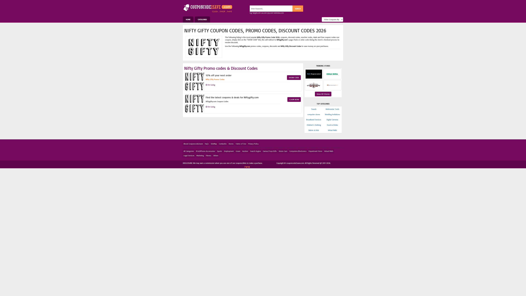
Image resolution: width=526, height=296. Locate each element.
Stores (231, 144)
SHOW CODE (294, 77)
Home (188, 19)
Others (215, 155)
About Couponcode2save (193, 144)
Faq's (207, 144)
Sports (219, 151)
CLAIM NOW (294, 99)
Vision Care (283, 151)
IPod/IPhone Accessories (205, 151)
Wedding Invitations (332, 114)
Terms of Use (241, 144)
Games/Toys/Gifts (270, 151)
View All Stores (323, 94)
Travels (313, 109)
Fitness (208, 155)
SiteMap (214, 144)
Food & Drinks (332, 125)
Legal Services (189, 155)
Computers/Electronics (298, 151)
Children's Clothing (314, 125)
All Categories (189, 151)
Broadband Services (313, 120)
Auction (245, 151)
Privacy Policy (253, 144)
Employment (229, 151)
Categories (202, 19)
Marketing (200, 155)
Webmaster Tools (332, 109)
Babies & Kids (314, 130)
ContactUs (223, 144)
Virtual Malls (332, 130)
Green (238, 151)
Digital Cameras (332, 120)
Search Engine (255, 151)
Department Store (315, 151)
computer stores (313, 114)
